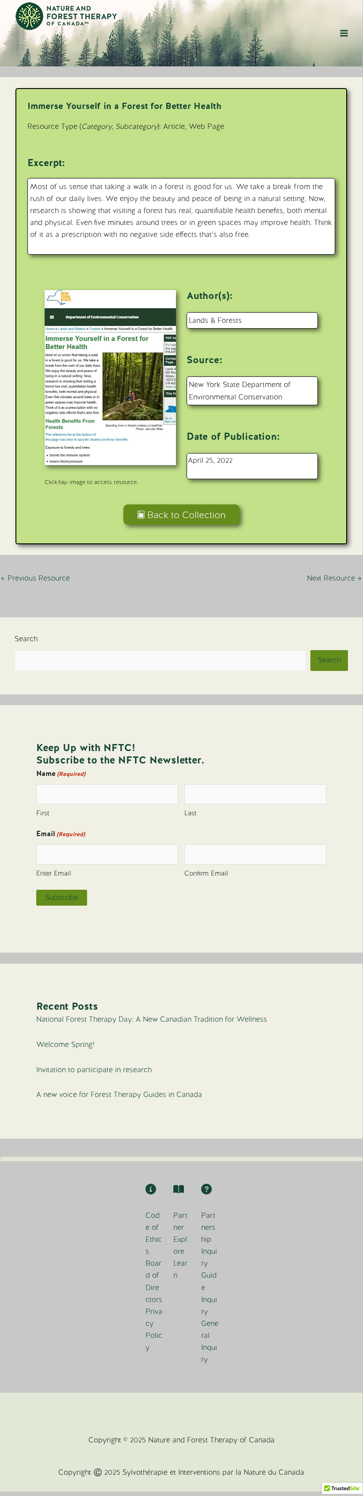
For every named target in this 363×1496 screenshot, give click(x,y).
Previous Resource (35, 578)
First (42, 813)
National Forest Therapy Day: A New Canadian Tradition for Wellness (151, 1019)
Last (190, 813)
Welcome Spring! (65, 1044)
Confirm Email (206, 873)
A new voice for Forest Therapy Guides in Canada (119, 1094)
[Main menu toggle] (344, 33)
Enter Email (53, 873)
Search (26, 638)
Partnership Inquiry (209, 1239)
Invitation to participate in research (94, 1069)
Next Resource (334, 578)
